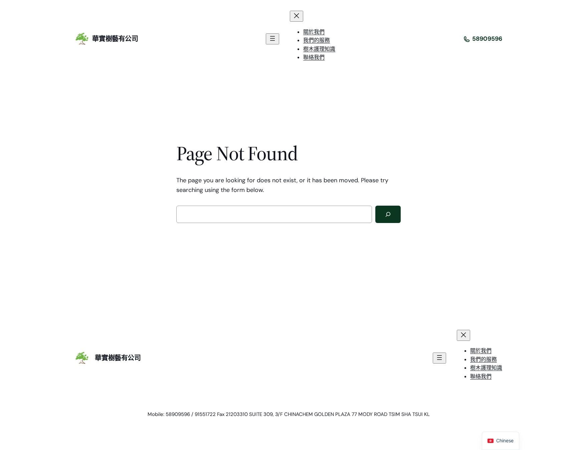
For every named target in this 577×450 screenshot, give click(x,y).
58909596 (487, 39)
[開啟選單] (272, 38)
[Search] (388, 214)
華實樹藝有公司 (115, 38)
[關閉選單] (296, 16)
